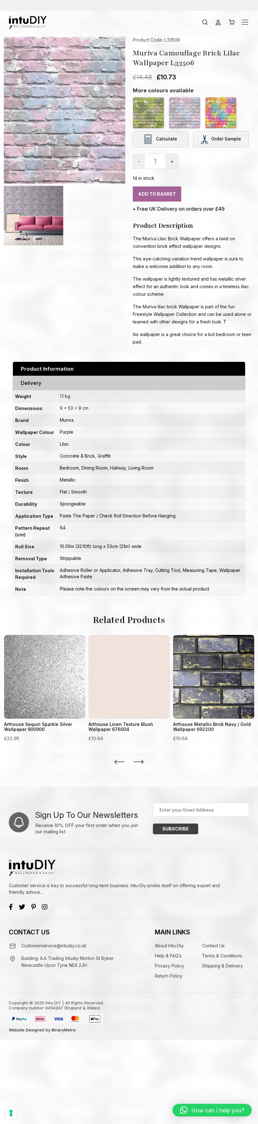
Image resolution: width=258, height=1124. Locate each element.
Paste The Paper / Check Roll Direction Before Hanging (118, 515)
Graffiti (104, 456)
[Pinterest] (33, 907)
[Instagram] (45, 907)
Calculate (166, 138)
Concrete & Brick (77, 456)
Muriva (67, 420)
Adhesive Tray (138, 570)
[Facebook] (11, 907)
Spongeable (73, 503)
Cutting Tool (167, 570)
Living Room (141, 468)
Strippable (70, 558)
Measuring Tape (200, 570)
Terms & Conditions (222, 955)
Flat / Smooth (73, 491)
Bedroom (69, 468)
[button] (212, 1110)
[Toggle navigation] (245, 22)
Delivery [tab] (31, 383)
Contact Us (213, 945)
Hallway (118, 468)
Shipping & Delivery (222, 965)
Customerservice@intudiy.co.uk (54, 945)
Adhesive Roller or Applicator (90, 570)
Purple (66, 432)
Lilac (64, 444)
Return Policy (168, 976)
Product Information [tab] (47, 369)
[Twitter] (22, 907)
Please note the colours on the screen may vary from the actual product (134, 588)
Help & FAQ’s (168, 955)
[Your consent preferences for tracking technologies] (11, 1113)
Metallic (68, 479)
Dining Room (94, 468)
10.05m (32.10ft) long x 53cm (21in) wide (101, 546)
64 (62, 527)
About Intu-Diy (169, 945)
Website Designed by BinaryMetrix (42, 1029)
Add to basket (157, 194)
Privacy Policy (169, 965)
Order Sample (226, 138)
